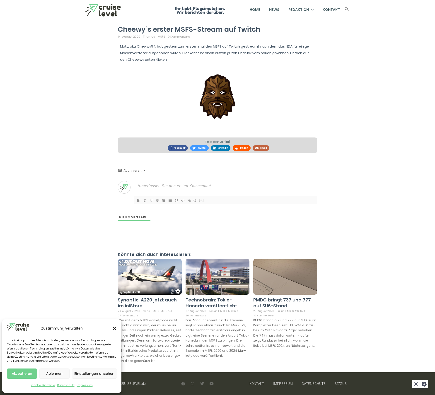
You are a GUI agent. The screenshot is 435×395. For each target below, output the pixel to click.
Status (341, 384)
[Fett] (138, 200)
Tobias (145, 311)
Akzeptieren (22, 373)
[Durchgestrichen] (157, 200)
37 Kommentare (263, 315)
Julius (280, 311)
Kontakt (331, 9)
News (274, 9)
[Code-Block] (183, 200)
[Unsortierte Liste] (170, 200)
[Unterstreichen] (151, 200)
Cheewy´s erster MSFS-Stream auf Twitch (189, 29)
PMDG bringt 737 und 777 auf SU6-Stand (282, 303)
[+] (201, 200)
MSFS (161, 36)
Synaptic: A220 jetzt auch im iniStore (147, 303)
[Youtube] (211, 383)
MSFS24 (166, 311)
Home (255, 9)
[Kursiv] (145, 200)
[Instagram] (192, 383)
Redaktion (298, 9)
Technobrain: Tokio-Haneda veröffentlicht (211, 303)
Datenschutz (66, 385)
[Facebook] (183, 383)
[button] (114, 328)
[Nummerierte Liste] (164, 200)
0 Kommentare (179, 36)
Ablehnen (54, 373)
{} (195, 200)
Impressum (85, 385)
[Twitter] (202, 383)
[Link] (189, 200)
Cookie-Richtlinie (43, 385)
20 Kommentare (196, 315)
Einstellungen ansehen (94, 373)
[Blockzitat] (176, 200)
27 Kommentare (128, 315)
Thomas (149, 36)
